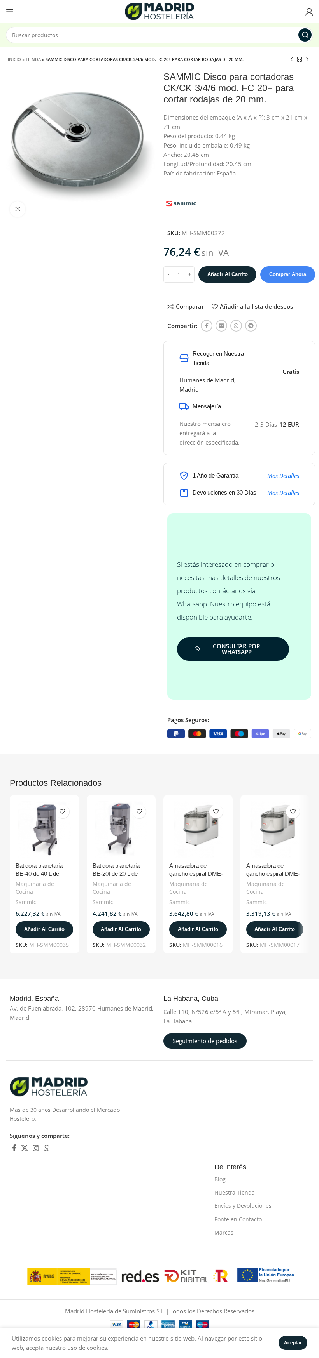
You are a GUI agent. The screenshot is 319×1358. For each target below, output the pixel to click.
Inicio (14, 59)
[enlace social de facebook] (206, 326)
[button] (44, 929)
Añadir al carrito (227, 274)
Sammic (26, 902)
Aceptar (293, 1343)
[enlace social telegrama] (251, 326)
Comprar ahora (287, 274)
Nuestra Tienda (234, 1192)
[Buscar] (305, 35)
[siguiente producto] (307, 60)
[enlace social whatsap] (236, 326)
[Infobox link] (43, 999)
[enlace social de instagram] (35, 1148)
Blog (220, 1179)
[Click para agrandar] (17, 209)
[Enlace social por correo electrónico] (221, 326)
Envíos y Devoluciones (243, 1205)
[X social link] (24, 1148)
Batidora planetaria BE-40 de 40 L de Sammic (39, 873)
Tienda (33, 59)
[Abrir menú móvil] (10, 11)
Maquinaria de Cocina (35, 887)
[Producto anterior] (292, 60)
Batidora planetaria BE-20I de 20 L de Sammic (116, 873)
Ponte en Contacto (238, 1219)
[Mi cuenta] (309, 11)
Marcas (223, 1232)
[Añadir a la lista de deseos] (62, 811)
